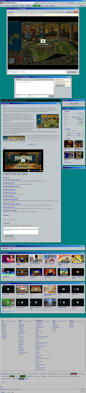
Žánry (22, 5)
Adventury (21, 324)
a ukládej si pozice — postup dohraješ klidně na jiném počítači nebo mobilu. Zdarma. (26, 14)
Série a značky (15, 5)
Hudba (18, 173)
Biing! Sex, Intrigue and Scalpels (42, 358)
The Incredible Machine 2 (41, 364)
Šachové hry (21, 349)
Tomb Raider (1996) (40, 369)
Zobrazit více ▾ (31, 144)
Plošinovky (21, 328)
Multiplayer (37, 5)
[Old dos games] (74, 374)
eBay (79, 135)
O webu (54, 322)
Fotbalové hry (21, 344)
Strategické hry (22, 331)
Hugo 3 (37, 363)
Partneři (54, 328)
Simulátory (21, 330)
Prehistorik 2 (38, 325)
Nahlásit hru (66, 167)
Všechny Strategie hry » (7, 311)
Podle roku (4, 325)
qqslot (1, 386)
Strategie (15, 8)
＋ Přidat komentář (8, 235)
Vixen (37, 350)
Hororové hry (21, 339)
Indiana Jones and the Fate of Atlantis (42, 343)
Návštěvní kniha (56, 327)
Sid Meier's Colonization (41, 345)
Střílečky (20, 346)
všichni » (26, 378)
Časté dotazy (55, 325)
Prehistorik (38, 356)
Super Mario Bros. (39, 322)
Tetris (37, 353)
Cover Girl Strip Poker (40, 338)
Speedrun (25, 173)
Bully (37, 333)
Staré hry (4, 330)
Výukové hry (4, 338)
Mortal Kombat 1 (39, 331)
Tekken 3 (37, 330)
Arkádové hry (21, 325)
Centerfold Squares (40, 327)
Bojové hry (21, 347)
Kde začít (71, 327)
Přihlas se (4, 225)
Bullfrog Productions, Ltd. (14, 100)
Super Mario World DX (40, 367)
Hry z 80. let (4, 333)
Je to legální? (72, 322)
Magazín (52, 5)
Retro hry (4, 328)
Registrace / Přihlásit (80, 2)
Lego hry (20, 338)
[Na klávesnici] (21, 379)
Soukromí (71, 324)
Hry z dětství (4, 336)
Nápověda (55, 324)
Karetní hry (21, 342)
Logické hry (21, 327)
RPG (19, 335)
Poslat (51, 96)
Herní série (21, 353)
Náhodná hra (82, 5)
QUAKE (37, 339)
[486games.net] (22, 376)
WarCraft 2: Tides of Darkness (42, 336)
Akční (20, 322)
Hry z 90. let (4, 335)
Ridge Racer (38, 335)
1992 (2, 100)
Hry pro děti (21, 341)
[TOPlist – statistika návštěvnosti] (3, 383)
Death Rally (38, 349)
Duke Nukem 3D (39, 324)
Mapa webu (71, 325)
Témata (7, 5)
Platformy (28, 5)
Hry (2, 5)
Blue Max (37, 366)
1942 (37, 360)
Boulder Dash (38, 361)
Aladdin (37, 328)
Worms (37, 341)
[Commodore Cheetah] (12, 376)
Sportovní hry (21, 333)
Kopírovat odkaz (60, 85)
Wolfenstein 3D (39, 347)
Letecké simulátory (23, 352)
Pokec (47, 5)
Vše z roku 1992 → (68, 162)
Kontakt (54, 330)
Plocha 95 (72, 2)
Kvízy (43, 5)
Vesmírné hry (21, 350)
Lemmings (38, 352)
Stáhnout (10, 12)
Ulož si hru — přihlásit (74, 103)
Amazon (68, 135)
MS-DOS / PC (23, 100)
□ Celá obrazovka (68, 12)
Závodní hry (21, 336)
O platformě (8, 248)
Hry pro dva (4, 331)
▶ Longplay (6, 173)
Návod (13, 173)
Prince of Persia (39, 355)
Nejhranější (4, 324)
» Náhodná (3, 392)
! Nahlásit (76, 12)
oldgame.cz (9, 8)
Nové (3, 322)
